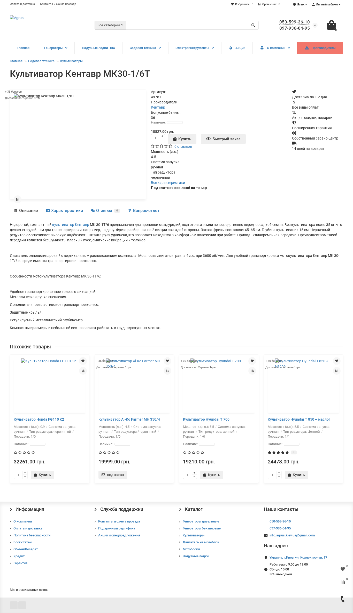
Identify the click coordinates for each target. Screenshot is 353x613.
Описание (28, 210)
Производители (323, 48)
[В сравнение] (17, 199)
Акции (240, 48)
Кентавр (158, 107)
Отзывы (107, 210)
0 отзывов (183, 146)
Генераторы (53, 48)
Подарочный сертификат (117, 528)
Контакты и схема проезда (58, 4)
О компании (276, 48)
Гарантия (20, 563)
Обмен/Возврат (25, 549)
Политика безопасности (31, 535)
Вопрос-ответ (146, 210)
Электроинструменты (192, 48)
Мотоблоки (191, 549)
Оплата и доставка (22, 4)
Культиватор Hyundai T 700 (206, 419)
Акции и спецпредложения (119, 535)
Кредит (19, 556)
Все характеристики (168, 183)
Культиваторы (71, 61)
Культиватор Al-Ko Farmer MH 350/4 (129, 419)
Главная (23, 48)
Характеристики (67, 210)
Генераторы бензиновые (202, 528)
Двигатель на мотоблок (201, 542)
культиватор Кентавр (70, 225)
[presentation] (10, 418)
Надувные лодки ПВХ (98, 48)
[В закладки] (83, 361)
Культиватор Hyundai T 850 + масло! (299, 419)
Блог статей (22, 542)
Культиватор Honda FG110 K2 (39, 419)
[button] (174, 488)
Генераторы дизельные (201, 521)
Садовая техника (143, 48)
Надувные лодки (196, 556)
